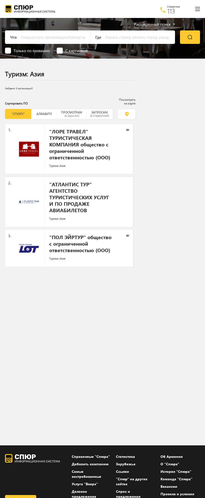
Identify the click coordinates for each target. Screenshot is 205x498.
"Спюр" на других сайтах (132, 481)
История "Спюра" (176, 471)
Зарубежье (126, 464)
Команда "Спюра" (176, 479)
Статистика (125, 456)
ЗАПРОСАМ (99, 113)
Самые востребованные (86, 474)
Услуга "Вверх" (85, 484)
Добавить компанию (90, 464)
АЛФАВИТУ (44, 114)
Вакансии (168, 486)
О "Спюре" (169, 464)
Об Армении (171, 456)
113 (171, 10)
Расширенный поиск (152, 24)
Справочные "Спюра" (91, 456)
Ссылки (122, 471)
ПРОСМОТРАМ (71, 113)
